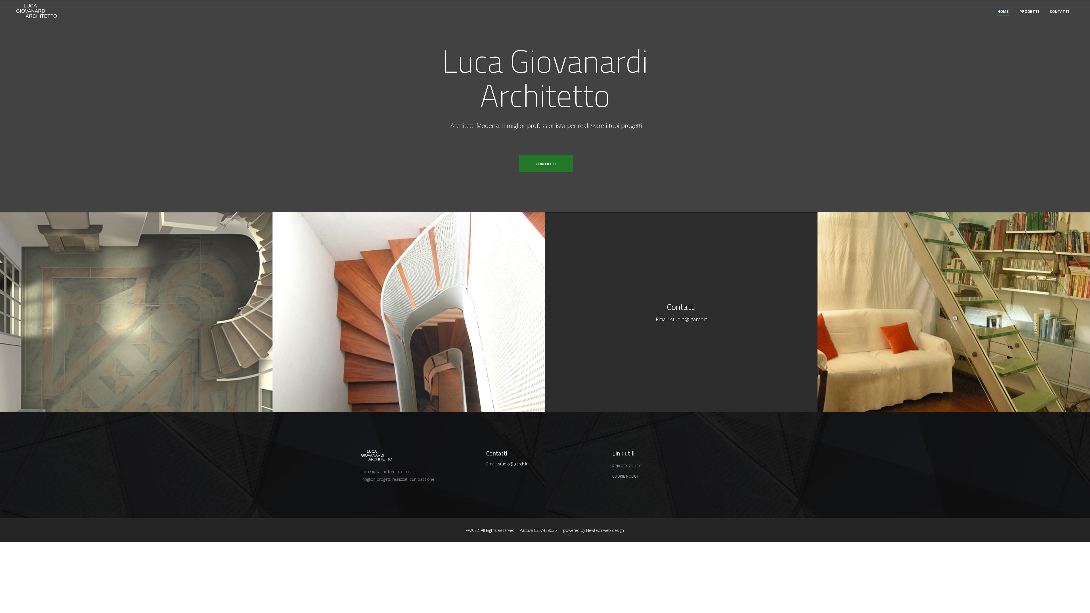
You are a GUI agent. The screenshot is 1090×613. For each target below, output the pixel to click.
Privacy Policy (626, 466)
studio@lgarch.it (688, 319)
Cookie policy (625, 476)
